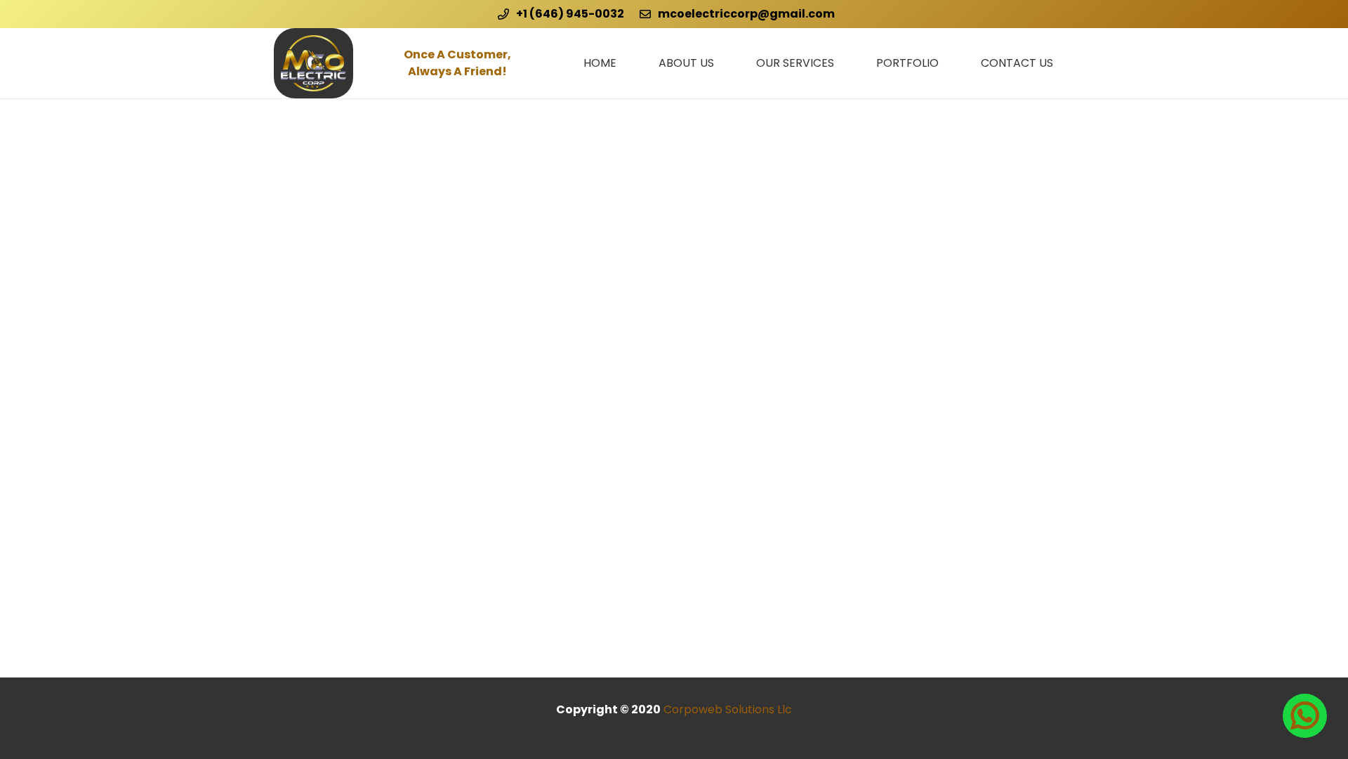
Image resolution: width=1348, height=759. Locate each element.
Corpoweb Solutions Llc (727, 709)
